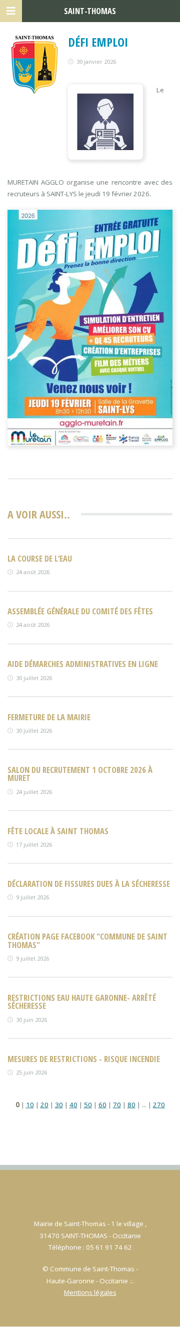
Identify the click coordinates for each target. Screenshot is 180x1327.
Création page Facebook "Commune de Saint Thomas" (88, 941)
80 (132, 1104)
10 (30, 1104)
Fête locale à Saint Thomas (58, 831)
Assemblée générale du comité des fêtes (80, 611)
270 (159, 1104)
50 (88, 1104)
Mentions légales (90, 1292)
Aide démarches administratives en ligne (83, 664)
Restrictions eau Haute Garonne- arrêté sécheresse (82, 1002)
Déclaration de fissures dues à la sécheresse (89, 883)
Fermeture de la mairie (49, 717)
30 (59, 1104)
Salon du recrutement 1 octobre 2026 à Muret (80, 774)
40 (74, 1104)
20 (44, 1104)
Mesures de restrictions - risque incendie (84, 1059)
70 (117, 1104)
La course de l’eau (40, 558)
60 (102, 1104)
